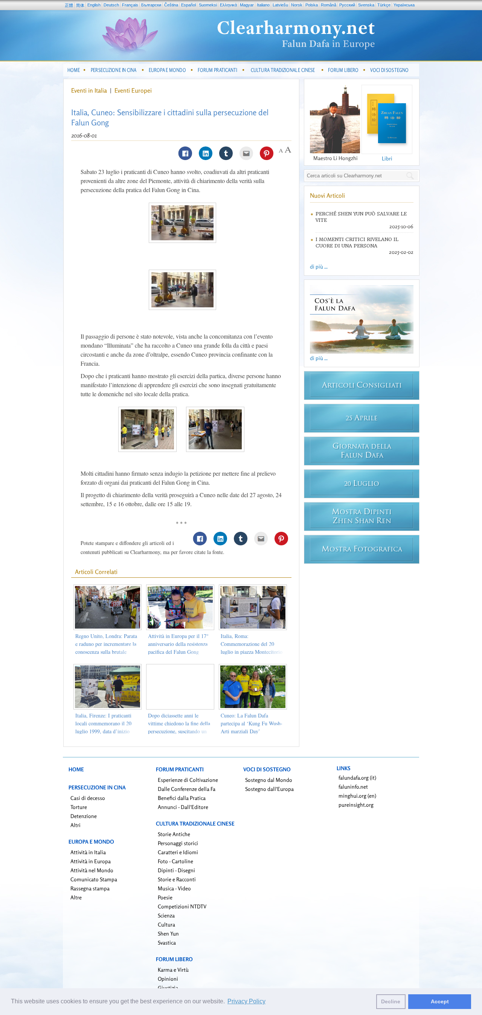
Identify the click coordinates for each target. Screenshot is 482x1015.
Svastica (167, 942)
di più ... (319, 266)
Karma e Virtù (173, 969)
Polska (311, 5)
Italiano (263, 5)
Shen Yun (168, 933)
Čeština (171, 5)
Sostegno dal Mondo (268, 780)
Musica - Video (174, 888)
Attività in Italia (88, 852)
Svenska (366, 5)
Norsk (296, 5)
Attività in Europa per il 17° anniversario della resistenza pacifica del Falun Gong (178, 643)
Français (130, 5)
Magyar (247, 5)
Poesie (165, 897)
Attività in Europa (90, 861)
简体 (80, 5)
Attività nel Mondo (91, 870)
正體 (69, 5)
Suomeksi (208, 5)
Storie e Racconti (177, 879)
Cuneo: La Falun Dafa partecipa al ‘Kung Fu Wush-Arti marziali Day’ (251, 723)
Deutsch (111, 5)
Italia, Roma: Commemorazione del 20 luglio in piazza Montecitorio (251, 643)
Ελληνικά (228, 5)
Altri (75, 825)
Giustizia (168, 987)
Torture (78, 807)
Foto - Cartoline (175, 861)
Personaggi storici (178, 843)
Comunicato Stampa (93, 879)
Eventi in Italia (89, 90)
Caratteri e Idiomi (178, 852)
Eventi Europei (133, 90)
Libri (387, 158)
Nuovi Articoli (327, 195)
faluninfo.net (353, 786)
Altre (76, 897)
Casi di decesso (87, 798)
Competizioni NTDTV (182, 906)
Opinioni (168, 978)
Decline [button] (390, 1001)
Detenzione (83, 816)
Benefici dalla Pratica (182, 798)
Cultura (166, 924)
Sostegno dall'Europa (269, 789)
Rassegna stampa (90, 888)
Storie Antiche (174, 834)
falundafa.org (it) (357, 777)
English (94, 5)
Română (328, 5)
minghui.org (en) (357, 795)
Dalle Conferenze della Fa (186, 789)
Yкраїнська (404, 5)
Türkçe (383, 5)
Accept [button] (440, 1001)
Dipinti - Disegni (176, 870)
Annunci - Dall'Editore (183, 807)
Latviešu (280, 5)
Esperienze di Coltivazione (188, 780)
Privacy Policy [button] (246, 1001)
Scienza (166, 915)
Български (151, 5)
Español (188, 5)
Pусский (347, 5)
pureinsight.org (356, 804)
